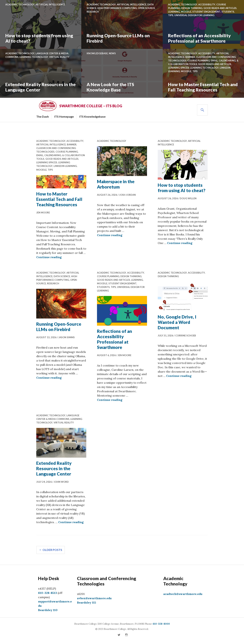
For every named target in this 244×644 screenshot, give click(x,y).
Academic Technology (19, 4)
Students (227, 11)
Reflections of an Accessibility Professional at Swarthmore (199, 38)
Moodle (186, 11)
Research (93, 11)
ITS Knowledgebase (92, 116)
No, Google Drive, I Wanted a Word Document (177, 322)
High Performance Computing (117, 8)
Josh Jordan (127, 194)
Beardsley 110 (48, 610)
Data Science (62, 276)
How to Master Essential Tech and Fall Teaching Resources (203, 87)
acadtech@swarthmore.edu (182, 594)
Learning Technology (33, 57)
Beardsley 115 (86, 602)
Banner (190, 57)
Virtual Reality (59, 57)
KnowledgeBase (97, 53)
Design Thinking (191, 8)
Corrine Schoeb (185, 335)
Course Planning (198, 60)
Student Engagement (206, 11)
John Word (61, 481)
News (112, 53)
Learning (174, 11)
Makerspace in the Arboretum (116, 184)
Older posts (52, 549)
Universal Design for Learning (194, 15)
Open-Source (146, 8)
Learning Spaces (178, 67)
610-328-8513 (47, 593)
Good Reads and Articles (219, 8)
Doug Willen (188, 198)
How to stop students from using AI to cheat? (39, 38)
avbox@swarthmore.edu (94, 598)
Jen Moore (43, 212)
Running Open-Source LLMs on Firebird (118, 38)
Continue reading (49, 257)
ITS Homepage (64, 116)
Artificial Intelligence (50, 4)
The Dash (42, 116)
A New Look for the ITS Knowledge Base (110, 87)
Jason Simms (66, 337)
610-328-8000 (161, 623)
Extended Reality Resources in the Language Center (40, 87)
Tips (170, 15)
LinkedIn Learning (65, 166)
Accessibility (206, 4)
